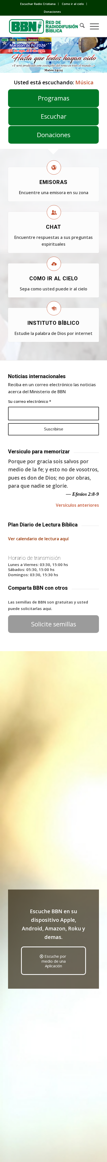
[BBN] (44, 26)
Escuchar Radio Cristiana (38, 4)
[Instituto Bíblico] (54, 308)
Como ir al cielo (73, 4)
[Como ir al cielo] (54, 264)
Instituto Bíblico (53, 323)
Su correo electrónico (29, 401)
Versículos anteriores (77, 505)
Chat (53, 227)
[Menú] (92, 26)
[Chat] (54, 212)
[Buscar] (80, 26)
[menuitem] (38, 4)
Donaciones (52, 12)
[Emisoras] (54, 167)
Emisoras (53, 182)
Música (84, 82)
